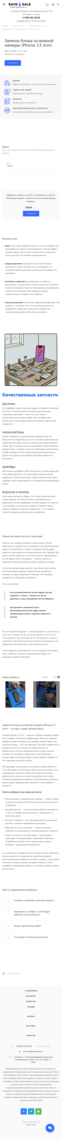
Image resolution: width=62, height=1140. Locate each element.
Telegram (31, 1111)
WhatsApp (38, 1111)
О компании (31, 991)
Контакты (31, 996)
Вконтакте (24, 1111)
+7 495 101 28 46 (31, 17)
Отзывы (31, 1007)
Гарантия (31, 1036)
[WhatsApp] (47, 4)
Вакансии (31, 1001)
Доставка (30, 1026)
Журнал (31, 1016)
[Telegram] (52, 4)
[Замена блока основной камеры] (15, 694)
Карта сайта (31, 1125)
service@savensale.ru (33, 1051)
